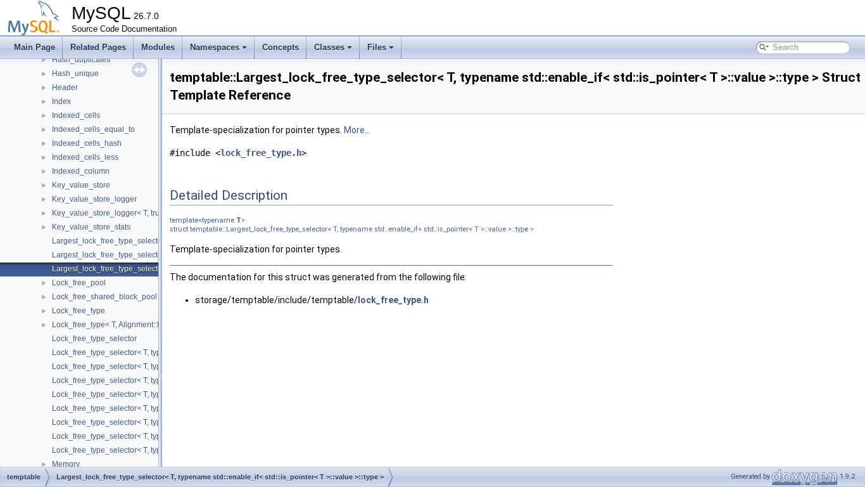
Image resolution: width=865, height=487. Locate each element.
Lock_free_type (78, 310)
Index (61, 101)
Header (65, 87)
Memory (66, 464)
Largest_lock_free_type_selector (108, 241)
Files (376, 47)
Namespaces (214, 47)
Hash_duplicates (81, 59)
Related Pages (98, 47)
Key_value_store (81, 185)
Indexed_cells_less (85, 157)
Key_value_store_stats (91, 227)
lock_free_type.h (260, 153)
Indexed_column (81, 171)
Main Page (34, 47)
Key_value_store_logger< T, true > (111, 213)
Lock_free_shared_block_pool (104, 296)
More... (357, 130)
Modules (158, 47)
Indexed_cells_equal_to (93, 129)
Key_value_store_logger (94, 199)
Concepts (280, 47)
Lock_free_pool (79, 282)
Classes (329, 47)
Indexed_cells (76, 115)
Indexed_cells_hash (87, 143)
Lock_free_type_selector (94, 338)
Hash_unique (75, 73)
